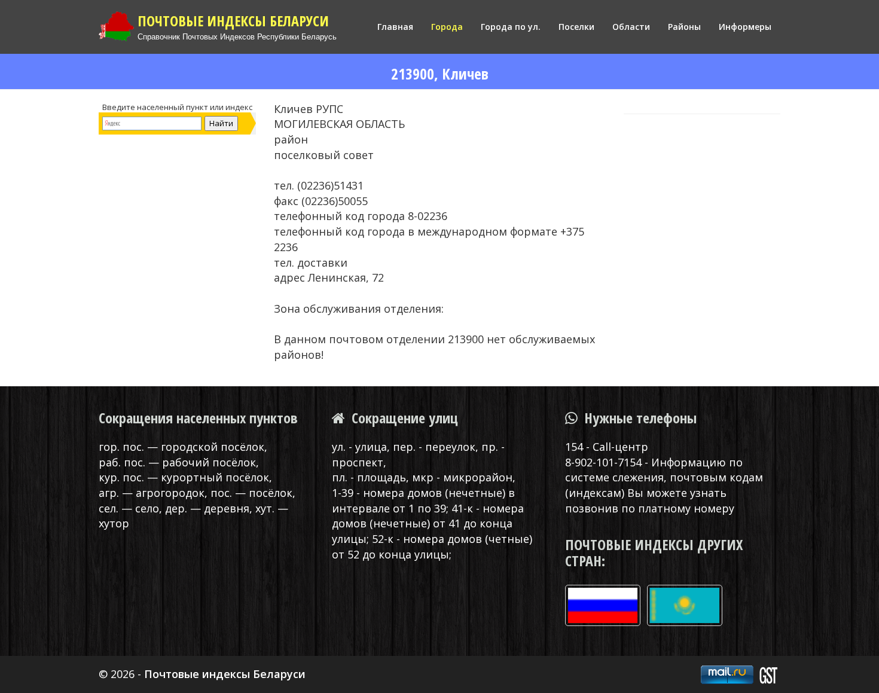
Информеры (745, 26)
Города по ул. (511, 26)
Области (631, 26)
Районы (684, 26)
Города (447, 26)
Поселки (576, 26)
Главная (395, 26)
